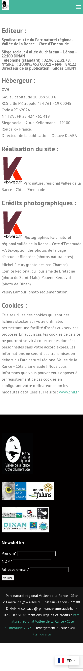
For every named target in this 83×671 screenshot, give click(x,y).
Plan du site (41, 634)
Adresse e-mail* (15, 569)
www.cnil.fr (69, 392)
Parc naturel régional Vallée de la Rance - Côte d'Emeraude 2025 (41, 621)
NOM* (7, 561)
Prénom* (9, 553)
